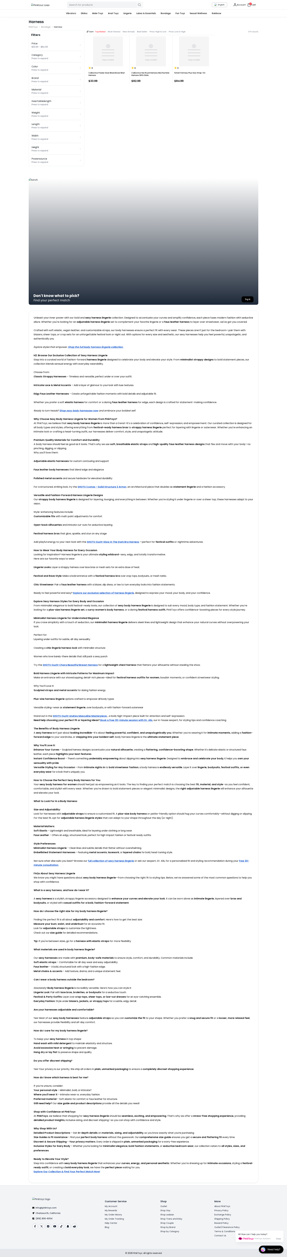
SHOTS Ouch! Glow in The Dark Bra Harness (113, 542)
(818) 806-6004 (44, 1218)
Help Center (111, 1223)
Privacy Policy (221, 1210)
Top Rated (100, 31)
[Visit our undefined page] (35, 1226)
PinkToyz (33, 26)
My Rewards (111, 1210)
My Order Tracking (114, 1218)
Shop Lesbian (167, 1214)
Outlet (163, 1206)
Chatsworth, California (48, 1213)
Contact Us (220, 1235)
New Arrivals (129, 31)
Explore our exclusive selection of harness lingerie (103, 593)
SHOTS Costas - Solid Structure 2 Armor (102, 487)
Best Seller (142, 31)
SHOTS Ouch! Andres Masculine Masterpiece (80, 716)
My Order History (113, 1214)
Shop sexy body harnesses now (78, 410)
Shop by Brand (167, 1227)
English (221, 4)
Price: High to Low (158, 31)
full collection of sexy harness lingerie (111, 861)
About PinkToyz (222, 1206)
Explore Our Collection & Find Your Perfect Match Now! (67, 1171)
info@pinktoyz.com (46, 1207)
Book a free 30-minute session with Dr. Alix (126, 720)
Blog (107, 1227)
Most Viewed (114, 31)
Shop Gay (165, 1210)
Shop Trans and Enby (171, 1218)
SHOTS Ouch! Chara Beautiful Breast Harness (70, 665)
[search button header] (139, 4)
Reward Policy (221, 1223)
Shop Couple (167, 1223)
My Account (111, 1206)
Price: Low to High (177, 31)
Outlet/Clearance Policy (227, 1227)
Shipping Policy (222, 1218)
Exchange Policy (222, 1214)
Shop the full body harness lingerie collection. (95, 347)
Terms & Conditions (224, 1231)
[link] (58, 26)
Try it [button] (247, 299)
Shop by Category (169, 1231)
